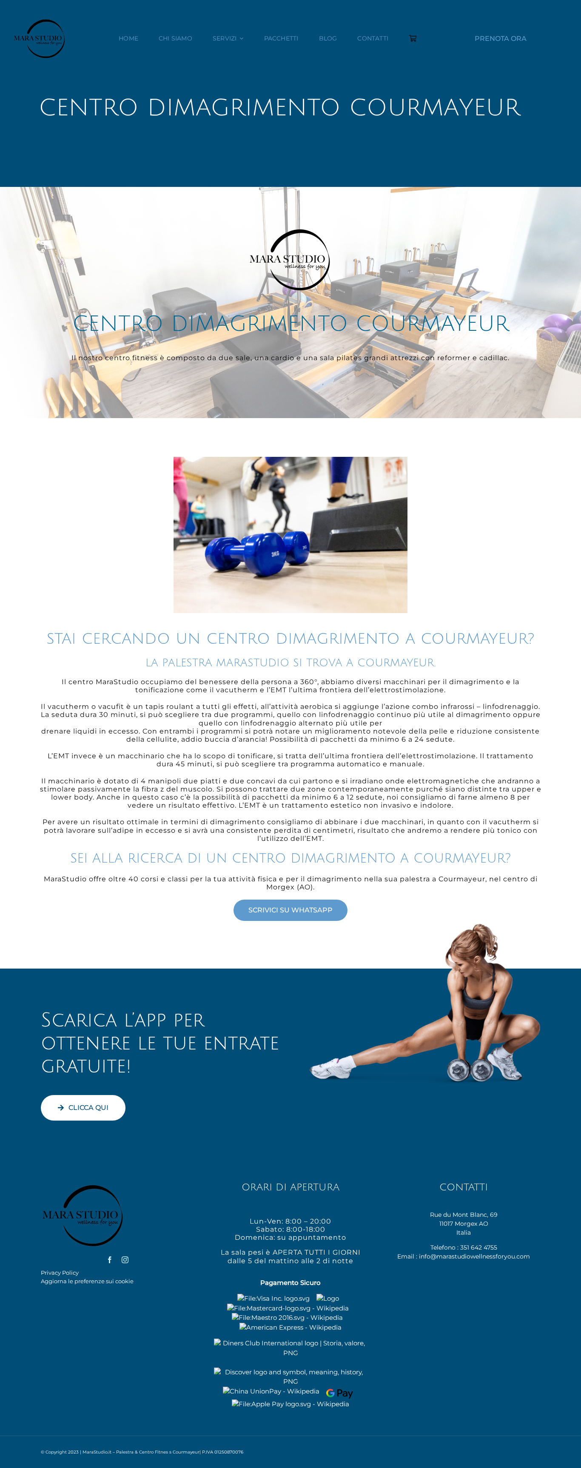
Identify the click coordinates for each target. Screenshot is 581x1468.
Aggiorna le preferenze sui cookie (87, 1281)
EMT (279, 690)
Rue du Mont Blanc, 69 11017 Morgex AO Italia (464, 1223)
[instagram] (125, 1259)
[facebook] (109, 1259)
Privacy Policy (60, 1272)
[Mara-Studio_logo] (40, 21)
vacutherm (237, 690)
